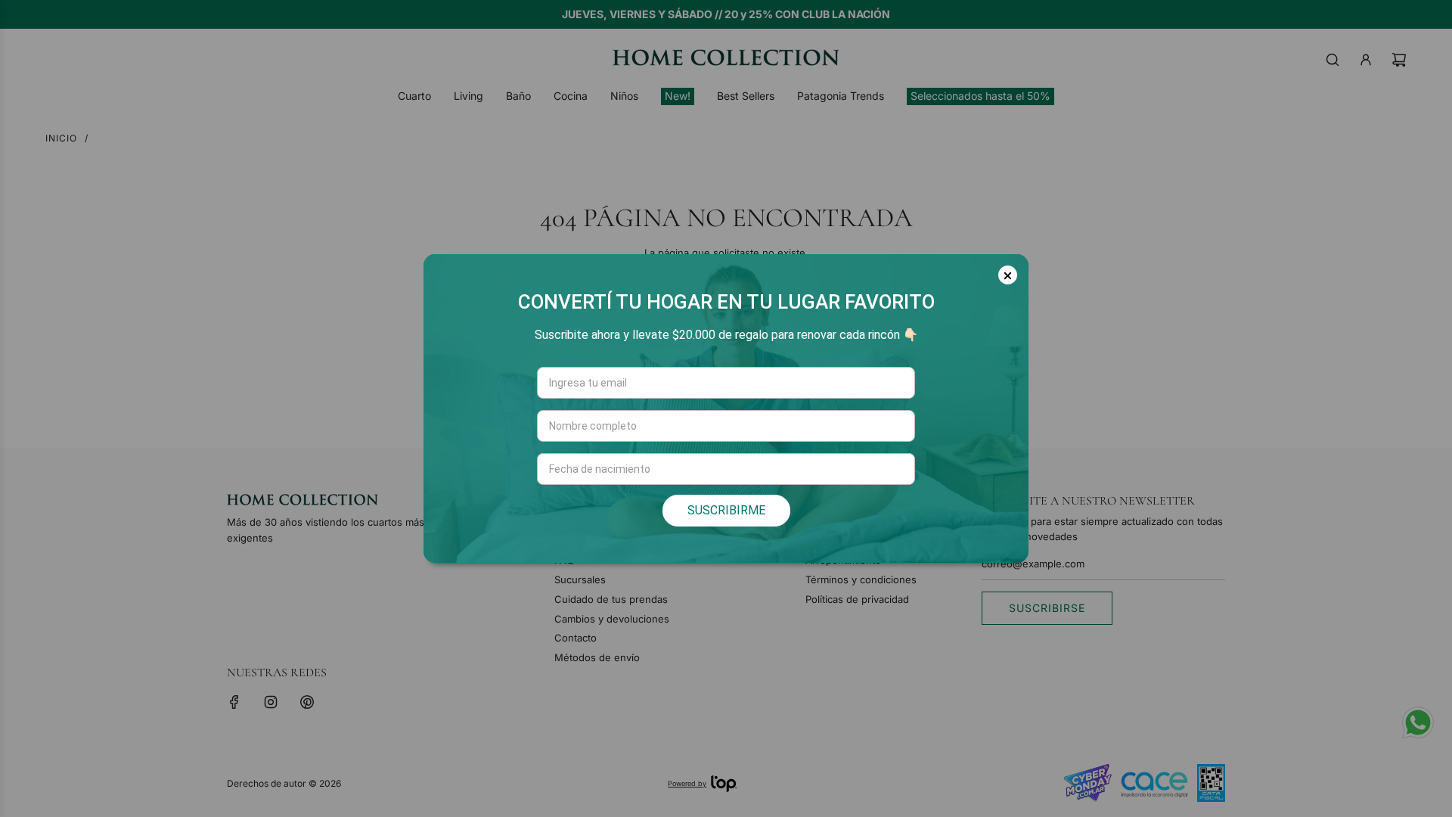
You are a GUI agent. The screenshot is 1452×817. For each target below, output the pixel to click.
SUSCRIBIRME (726, 510)
